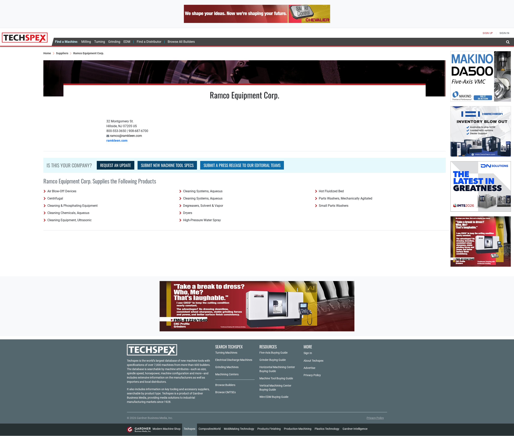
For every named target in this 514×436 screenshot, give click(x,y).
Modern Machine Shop (167, 428)
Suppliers (62, 53)
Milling (86, 42)
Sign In (308, 353)
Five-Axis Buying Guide (273, 352)
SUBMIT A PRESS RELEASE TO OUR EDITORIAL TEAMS (242, 165)
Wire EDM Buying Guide (273, 396)
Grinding (114, 42)
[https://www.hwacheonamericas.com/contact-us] (481, 131)
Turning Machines (226, 352)
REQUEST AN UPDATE (115, 165)
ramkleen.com (116, 140)
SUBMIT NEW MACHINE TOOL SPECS (167, 165)
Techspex (189, 428)
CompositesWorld (210, 428)
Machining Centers (227, 374)
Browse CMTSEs (225, 392)
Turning (99, 42)
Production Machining (297, 428)
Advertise (309, 367)
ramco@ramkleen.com (125, 136)
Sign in (504, 33)
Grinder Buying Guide (272, 359)
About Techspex (313, 360)
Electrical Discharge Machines (233, 359)
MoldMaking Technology (239, 428)
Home (47, 53)
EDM (126, 42)
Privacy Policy (312, 375)
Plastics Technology (327, 428)
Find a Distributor (149, 42)
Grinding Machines (227, 367)
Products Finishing (269, 428)
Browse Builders (225, 385)
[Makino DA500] (481, 76)
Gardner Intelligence (355, 428)
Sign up (488, 33)
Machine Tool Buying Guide (276, 378)
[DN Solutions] (481, 186)
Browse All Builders (181, 42)
